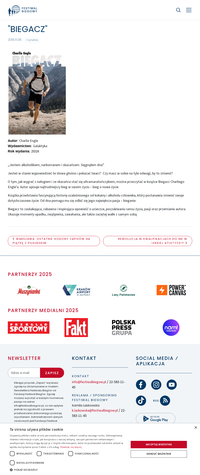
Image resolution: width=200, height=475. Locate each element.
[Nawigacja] (188, 10)
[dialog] (100, 449)
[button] (68, 469)
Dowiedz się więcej (71, 447)
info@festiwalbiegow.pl (89, 382)
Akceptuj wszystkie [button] (159, 444)
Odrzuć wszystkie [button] (158, 453)
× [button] (195, 427)
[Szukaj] (178, 10)
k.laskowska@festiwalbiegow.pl (95, 410)
